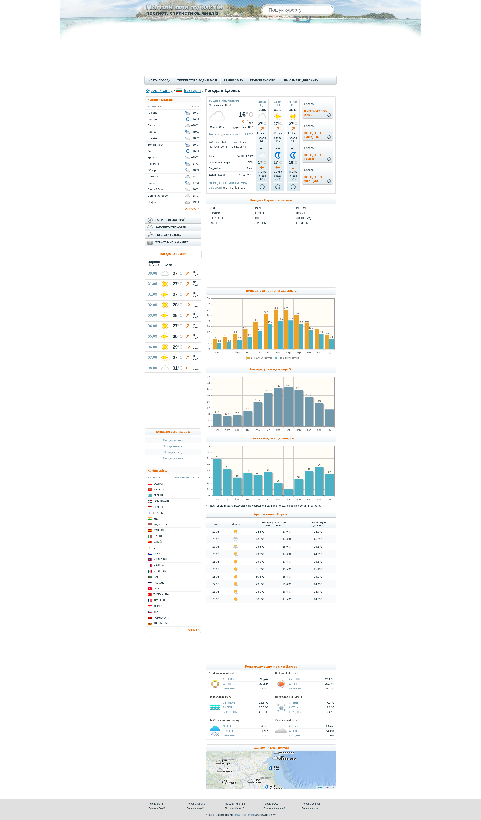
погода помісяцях (313, 179)
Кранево (153, 157)
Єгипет (158, 507)
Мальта (158, 565)
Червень (259, 213)
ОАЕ (156, 577)
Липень (258, 218)
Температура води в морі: (225, 134)
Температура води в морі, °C (271, 369)
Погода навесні (173, 446)
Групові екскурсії (264, 80)
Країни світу (233, 80)
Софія (152, 202)
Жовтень (302, 213)
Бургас (152, 125)
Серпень (259, 222)
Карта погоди (160, 80)
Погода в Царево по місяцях (271, 200)
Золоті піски (155, 144)
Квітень (215, 222)
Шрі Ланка (161, 623)
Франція (159, 600)
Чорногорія (162, 617)
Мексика (160, 571)
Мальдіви (160, 559)
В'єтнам (158, 489)
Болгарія (192, 90)
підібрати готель (168, 234)
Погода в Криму (310, 808)
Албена (152, 112)
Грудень (302, 222)
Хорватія (160, 606)
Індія (156, 518)
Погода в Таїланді (196, 804)
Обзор (152, 170)
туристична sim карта (171, 242)
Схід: (217, 142)
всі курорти (192, 208)
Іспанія (158, 530)
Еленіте (153, 138)
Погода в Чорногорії (274, 808)
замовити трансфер (170, 227)
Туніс (157, 588)
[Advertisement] (240, 48)
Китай (157, 542)
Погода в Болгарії (311, 804)
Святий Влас (156, 189)
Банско (152, 119)
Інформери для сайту (301, 80)
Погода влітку (173, 452)
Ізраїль (158, 512)
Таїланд (158, 582)
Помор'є (153, 176)
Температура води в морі (197, 80)
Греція (158, 495)
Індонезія (160, 524)
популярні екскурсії (170, 219)
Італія (157, 536)
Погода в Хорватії (234, 808)
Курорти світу (159, 90)
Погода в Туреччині (235, 804)
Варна (152, 131)
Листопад (303, 218)
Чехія (157, 611)
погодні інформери (244, 814)
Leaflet (320, 787)
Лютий (215, 213)
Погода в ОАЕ (270, 804)
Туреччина (161, 594)
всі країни (193, 629)
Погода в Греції (156, 808)
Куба (157, 553)
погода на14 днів (313, 157)
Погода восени (173, 458)
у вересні (215, 187)
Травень (259, 208)
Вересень (303, 208)
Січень (215, 208)
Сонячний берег (158, 195)
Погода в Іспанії (195, 808)
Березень (217, 218)
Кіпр (156, 547)
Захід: (235, 142)
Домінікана (161, 501)
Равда (152, 182)
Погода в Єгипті (156, 804)
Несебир (153, 163)
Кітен (151, 150)
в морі (315, 113)
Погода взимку (173, 440)
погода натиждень (313, 135)
